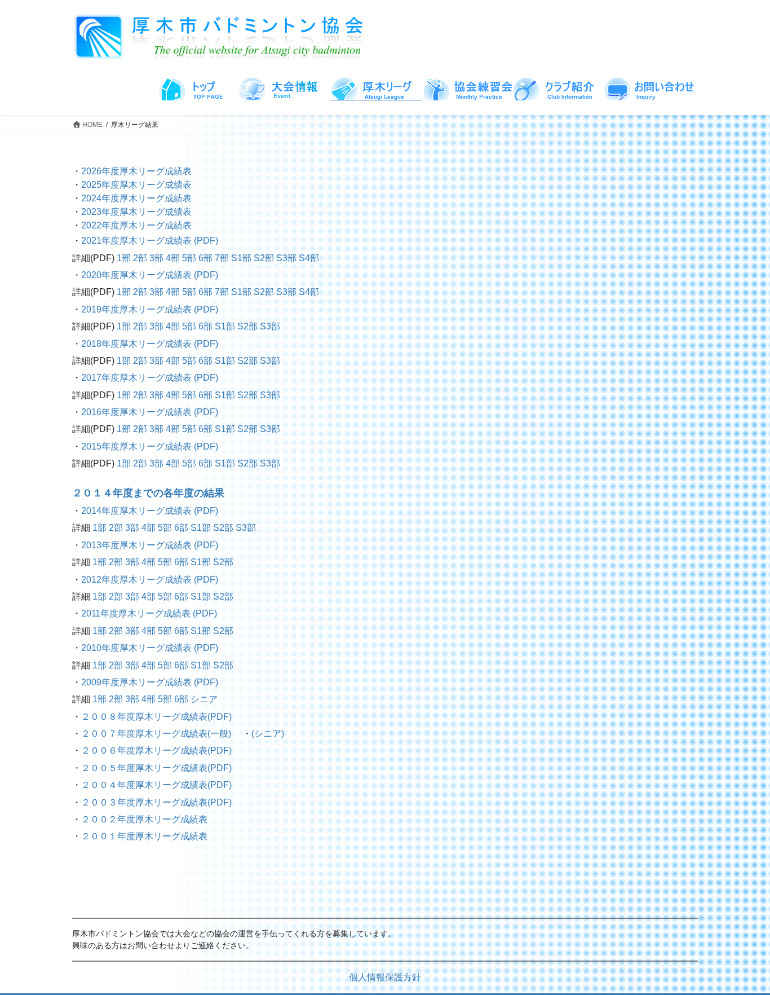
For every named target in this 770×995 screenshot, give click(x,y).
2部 (140, 258)
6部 (205, 258)
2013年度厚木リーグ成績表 (137, 545)
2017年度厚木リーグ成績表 (137, 377)
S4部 (309, 258)
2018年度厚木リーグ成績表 (137, 344)
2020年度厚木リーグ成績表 (137, 275)
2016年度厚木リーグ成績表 (137, 412)
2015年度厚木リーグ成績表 (137, 446)
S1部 (241, 258)
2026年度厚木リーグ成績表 (136, 171)
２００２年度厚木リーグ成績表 (144, 819)
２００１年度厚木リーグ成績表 (144, 836)
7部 (222, 258)
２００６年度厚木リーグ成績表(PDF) (156, 750)
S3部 (286, 258)
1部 (124, 258)
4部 (173, 258)
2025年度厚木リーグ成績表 (136, 185)
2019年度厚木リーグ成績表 (137, 309)
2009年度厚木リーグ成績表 (136, 682)
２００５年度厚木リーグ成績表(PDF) (156, 768)
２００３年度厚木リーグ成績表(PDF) (156, 802)
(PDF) (206, 240)
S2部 (264, 258)
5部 (189, 258)
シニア (204, 699)
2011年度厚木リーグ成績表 (137, 613)
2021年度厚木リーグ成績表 (137, 240)
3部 (156, 258)
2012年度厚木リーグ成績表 (137, 579)
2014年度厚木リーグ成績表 (137, 511)
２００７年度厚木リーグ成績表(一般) (156, 733)
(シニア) (267, 733)
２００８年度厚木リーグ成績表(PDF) (156, 716)
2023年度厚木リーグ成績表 (136, 212)
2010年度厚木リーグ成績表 (137, 648)
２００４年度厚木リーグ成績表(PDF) (156, 785)
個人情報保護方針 (385, 977)
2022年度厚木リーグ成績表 (136, 225)
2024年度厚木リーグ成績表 (136, 198)
